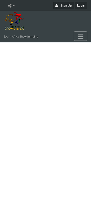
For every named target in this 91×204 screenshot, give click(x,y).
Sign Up (66, 5)
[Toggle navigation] (80, 36)
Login (81, 5)
